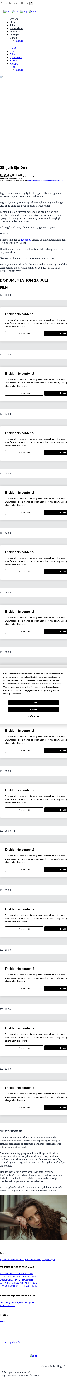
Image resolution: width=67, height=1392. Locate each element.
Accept (33, 703)
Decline (33, 710)
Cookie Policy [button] (8, 690)
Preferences (33, 716)
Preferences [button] (16, 694)
